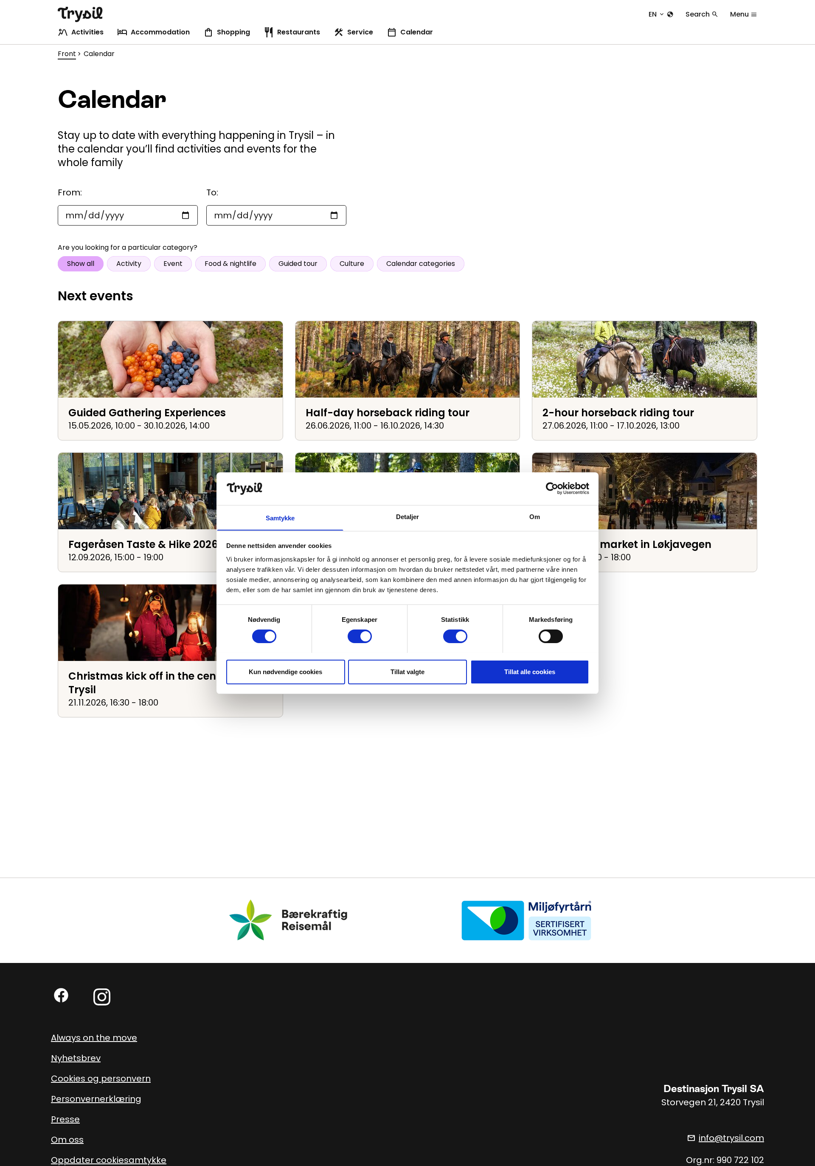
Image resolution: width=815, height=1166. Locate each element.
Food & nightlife (230, 263)
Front (67, 54)
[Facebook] (61, 995)
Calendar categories (420, 263)
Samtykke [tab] (280, 517)
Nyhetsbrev (76, 1058)
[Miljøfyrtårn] (526, 920)
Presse (65, 1119)
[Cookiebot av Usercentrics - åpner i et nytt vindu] (552, 488)
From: (70, 192)
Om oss (67, 1140)
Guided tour (298, 263)
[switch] (360, 636)
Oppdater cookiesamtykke (108, 1160)
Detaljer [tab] (407, 516)
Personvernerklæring (96, 1099)
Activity (128, 263)
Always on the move (94, 1038)
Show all (80, 263)
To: (212, 192)
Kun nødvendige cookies (285, 671)
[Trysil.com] (80, 14)
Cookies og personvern (101, 1078)
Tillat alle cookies (529, 671)
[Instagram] (102, 997)
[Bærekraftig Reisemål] (288, 920)
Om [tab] (534, 516)
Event (173, 263)
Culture (352, 263)
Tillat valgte (407, 671)
